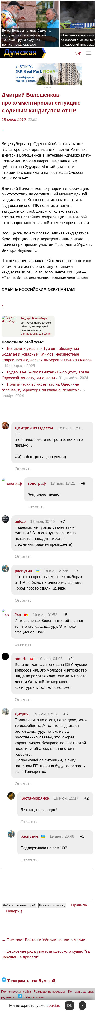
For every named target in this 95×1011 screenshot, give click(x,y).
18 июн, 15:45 (42, 521)
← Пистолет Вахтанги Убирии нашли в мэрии (43, 940)
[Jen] (5, 615)
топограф (37, 483)
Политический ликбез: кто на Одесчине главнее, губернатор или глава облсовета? (40, 387)
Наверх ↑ (14, 911)
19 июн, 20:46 (62, 836)
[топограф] (12, 484)
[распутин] (5, 571)
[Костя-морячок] (11, 798)
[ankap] (5, 521)
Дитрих (21, 714)
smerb (20, 659)
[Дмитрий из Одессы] (5, 428)
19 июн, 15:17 (66, 798)
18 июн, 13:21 (62, 483)
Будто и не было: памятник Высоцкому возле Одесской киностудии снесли (45, 375)
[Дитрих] (5, 714)
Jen (18, 615)
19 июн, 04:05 (50, 659)
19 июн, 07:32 (45, 714)
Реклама (47, 87)
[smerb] (5, 659)
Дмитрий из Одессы (34, 428)
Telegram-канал (34, 997)
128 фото (44, 333)
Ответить (23, 469)
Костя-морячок (35, 798)
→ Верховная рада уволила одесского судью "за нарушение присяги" (46, 954)
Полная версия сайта (16, 991)
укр (78, 53)
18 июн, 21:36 (56, 571)
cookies (53, 1005)
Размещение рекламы (49, 991)
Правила (79, 905)
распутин (23, 571)
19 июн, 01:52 (45, 615)
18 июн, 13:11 (70, 428)
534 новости (29, 333)
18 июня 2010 (14, 119)
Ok (69, 1005)
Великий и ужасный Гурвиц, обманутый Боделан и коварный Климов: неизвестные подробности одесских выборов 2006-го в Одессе (47, 354)
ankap (20, 521)
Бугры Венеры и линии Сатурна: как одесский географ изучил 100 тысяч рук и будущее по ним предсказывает (26, 37)
